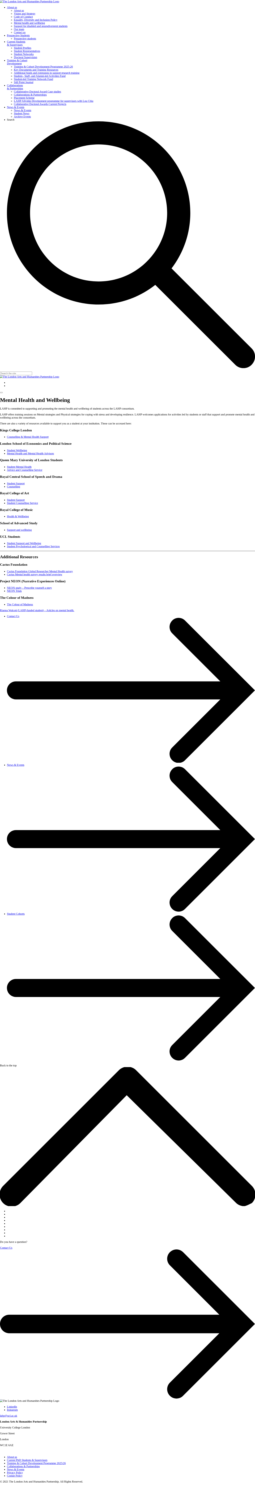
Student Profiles (22, 47)
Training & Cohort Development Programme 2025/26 (36, 1463)
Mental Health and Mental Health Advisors (30, 453)
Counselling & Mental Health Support (28, 436)
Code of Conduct (23, 16)
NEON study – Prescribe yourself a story (29, 587)
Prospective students (25, 38)
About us (12, 7)
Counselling (13, 486)
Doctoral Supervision (25, 57)
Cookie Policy (15, 1475)
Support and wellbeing (19, 529)
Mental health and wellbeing (29, 22)
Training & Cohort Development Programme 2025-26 (43, 66)
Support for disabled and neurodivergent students (40, 26)
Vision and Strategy (24, 13)
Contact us (20, 32)
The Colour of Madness (20, 604)
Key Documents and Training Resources (36, 69)
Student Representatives (27, 51)
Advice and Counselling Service (24, 469)
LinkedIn (12, 1406)
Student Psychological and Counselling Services (33, 546)
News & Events (15, 107)
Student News (21, 113)
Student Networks (24, 54)
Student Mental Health (19, 466)
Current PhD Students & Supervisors (27, 1460)
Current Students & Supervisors (16, 43)
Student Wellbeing (17, 450)
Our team (19, 29)
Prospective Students (18, 35)
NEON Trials (14, 590)
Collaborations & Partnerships (15, 87)
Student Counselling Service (22, 503)
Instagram (12, 1409)
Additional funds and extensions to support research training (46, 72)
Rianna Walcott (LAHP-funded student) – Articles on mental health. (37, 610)
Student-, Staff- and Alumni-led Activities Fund (40, 76)
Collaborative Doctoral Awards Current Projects (40, 104)
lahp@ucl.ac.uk (8, 1415)
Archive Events (22, 116)
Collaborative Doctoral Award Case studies (37, 91)
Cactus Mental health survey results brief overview (34, 574)
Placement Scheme (24, 97)
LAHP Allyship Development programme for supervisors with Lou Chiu (53, 100)
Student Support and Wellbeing (24, 543)
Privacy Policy (15, 1472)
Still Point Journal (23, 82)
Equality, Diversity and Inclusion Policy (35, 19)
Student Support (16, 483)
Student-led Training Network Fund (33, 79)
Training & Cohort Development (17, 62)
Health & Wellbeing (18, 516)
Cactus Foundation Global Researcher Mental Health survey (40, 571)
